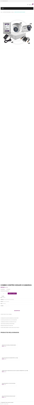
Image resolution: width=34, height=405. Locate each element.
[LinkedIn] (6, 305)
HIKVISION (4, 303)
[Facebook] (5, 305)
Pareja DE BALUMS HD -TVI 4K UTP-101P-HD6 (8, 383)
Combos (5, 299)
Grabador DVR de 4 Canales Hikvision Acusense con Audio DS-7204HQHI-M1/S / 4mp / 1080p (15, 370)
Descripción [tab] (17, 310)
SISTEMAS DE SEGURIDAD (10, 299)
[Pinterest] (8, 305)
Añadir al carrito (12, 293)
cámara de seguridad (6, 301)
